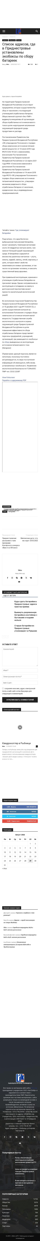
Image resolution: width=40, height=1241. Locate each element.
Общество (12, 40)
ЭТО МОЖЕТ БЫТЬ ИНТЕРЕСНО (15, 592)
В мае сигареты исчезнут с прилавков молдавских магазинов (25, 1183)
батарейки (12, 511)
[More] (35, 69)
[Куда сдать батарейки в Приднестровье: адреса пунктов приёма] (7, 604)
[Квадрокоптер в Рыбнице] (20, 727)
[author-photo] (20, 567)
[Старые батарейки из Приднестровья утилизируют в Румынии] (7, 628)
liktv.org (34, 1088)
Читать (33, 811)
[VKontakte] (32, 578)
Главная (5, 37)
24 (5, 861)
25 (10, 861)
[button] (3, 31)
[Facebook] (4, 69)
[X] (14, 69)
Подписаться (31, 821)
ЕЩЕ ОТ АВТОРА (10, 596)
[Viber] (25, 69)
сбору (7, 342)
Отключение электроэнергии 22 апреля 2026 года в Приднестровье (17, 944)
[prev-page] (3, 636)
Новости (12, 37)
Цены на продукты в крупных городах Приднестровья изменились (26, 1171)
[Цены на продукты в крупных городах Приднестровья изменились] (7, 1172)
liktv (7, 64)
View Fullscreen (8, 377)
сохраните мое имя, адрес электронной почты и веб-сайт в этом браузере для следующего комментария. (18, 691)
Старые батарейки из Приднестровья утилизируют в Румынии (25, 628)
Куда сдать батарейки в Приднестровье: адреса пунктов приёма (25, 604)
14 (25, 852)
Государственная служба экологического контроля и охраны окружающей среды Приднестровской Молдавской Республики (20, 509)
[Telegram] (20, 69)
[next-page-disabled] (7, 636)
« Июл (4, 868)
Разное (19, 40)
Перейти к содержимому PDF (14, 380)
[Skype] (18, 578)
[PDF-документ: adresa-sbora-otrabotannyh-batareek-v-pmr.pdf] (20, 427)
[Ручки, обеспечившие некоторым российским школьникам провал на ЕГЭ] (7, 1161)
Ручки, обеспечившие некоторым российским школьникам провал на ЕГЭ (25, 1160)
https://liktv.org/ (20, 573)
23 (35, 856)
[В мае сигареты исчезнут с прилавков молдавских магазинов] (7, 1183)
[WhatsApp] (30, 69)
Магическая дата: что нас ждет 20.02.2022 (29, 539)
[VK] (9, 69)
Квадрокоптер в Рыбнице (16, 743)
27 (20, 861)
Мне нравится (31, 807)
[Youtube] (20, 582)
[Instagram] (13, 578)
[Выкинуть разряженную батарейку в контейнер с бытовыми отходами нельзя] (7, 615)
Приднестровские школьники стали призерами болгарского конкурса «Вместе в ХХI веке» (11, 543)
